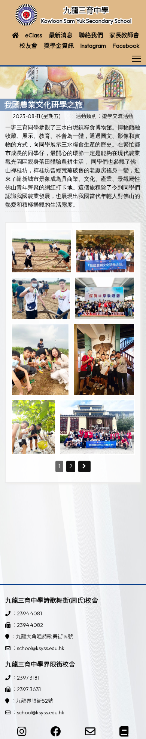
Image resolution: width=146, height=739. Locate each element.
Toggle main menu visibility (136, 58)
